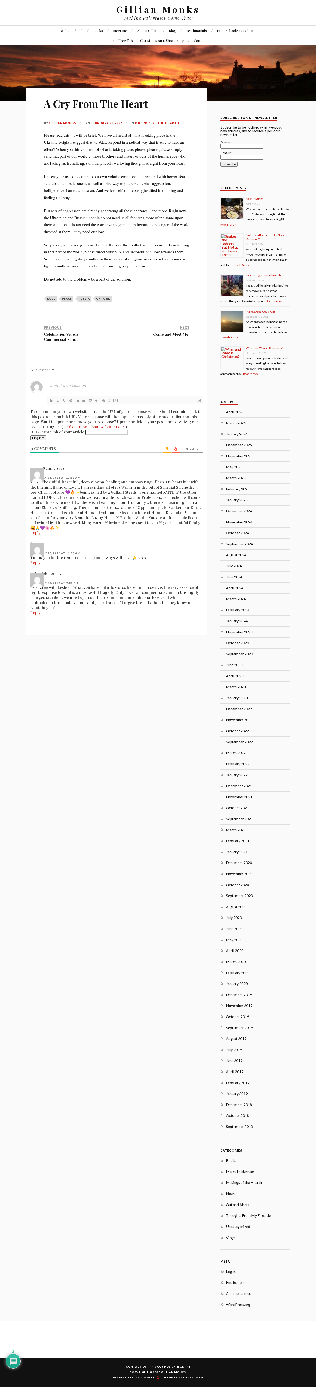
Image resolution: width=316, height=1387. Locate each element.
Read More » (228, 224)
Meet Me (120, 30)
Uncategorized (238, 1226)
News (230, 1193)
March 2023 (236, 687)
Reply (35, 532)
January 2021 (237, 851)
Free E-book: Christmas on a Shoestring (151, 40)
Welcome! (68, 30)
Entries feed (235, 1282)
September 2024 (239, 544)
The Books (94, 30)
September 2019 (239, 1027)
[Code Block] (96, 400)
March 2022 (236, 752)
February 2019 (237, 1082)
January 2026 (237, 434)
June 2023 (234, 664)
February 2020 (237, 972)
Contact (200, 40)
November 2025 (239, 456)
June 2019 (234, 1060)
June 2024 (234, 577)
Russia (84, 298)
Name (225, 142)
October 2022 (237, 730)
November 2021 (239, 797)
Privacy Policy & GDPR (169, 1366)
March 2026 (236, 423)
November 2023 (239, 632)
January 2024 (237, 621)
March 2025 (236, 478)
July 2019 (234, 1049)
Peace (67, 298)
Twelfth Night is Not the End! (263, 275)
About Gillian (148, 30)
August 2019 (236, 1038)
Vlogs (230, 1237)
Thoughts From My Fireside (248, 1215)
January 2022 (237, 775)
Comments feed (238, 1293)
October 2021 (237, 807)
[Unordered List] (84, 400)
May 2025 (234, 467)
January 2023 (237, 697)
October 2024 (237, 533)
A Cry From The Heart (96, 103)
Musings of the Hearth (157, 123)
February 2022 (237, 763)
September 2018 (239, 1126)
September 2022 (239, 742)
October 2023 (237, 643)
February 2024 (237, 609)
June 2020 (234, 928)
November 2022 (239, 719)
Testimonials (196, 30)
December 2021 (239, 785)
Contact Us (136, 1366)
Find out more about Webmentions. (94, 426)
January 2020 (237, 983)
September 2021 (239, 818)
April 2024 (234, 588)
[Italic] (58, 400)
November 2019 (239, 1005)
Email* (226, 153)
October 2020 (237, 884)
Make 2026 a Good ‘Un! (260, 311)
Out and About (238, 1204)
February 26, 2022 (106, 123)
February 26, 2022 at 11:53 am (55, 553)
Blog (172, 30)
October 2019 (237, 1016)
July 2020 (234, 917)
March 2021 (236, 830)
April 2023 (234, 676)
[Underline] (64, 400)
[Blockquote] (90, 400)
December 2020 (239, 862)
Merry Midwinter (240, 1171)
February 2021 (237, 840)
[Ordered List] (77, 400)
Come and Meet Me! (171, 334)
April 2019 (234, 1071)
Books (231, 1160)
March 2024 (236, 599)
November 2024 (239, 522)
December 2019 (239, 994)
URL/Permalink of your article (57, 431)
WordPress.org (238, 1304)
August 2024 (236, 555)
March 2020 (236, 961)
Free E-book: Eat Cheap (236, 30)
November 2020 (239, 873)
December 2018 (239, 1104)
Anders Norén (191, 1377)
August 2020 (236, 906)
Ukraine (103, 298)
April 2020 (234, 950)
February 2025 (237, 489)
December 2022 (239, 709)
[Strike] (71, 400)
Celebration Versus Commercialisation (61, 337)
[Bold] (51, 400)
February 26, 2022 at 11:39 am (55, 477)
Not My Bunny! (255, 198)
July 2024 (234, 566)
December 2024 (239, 511)
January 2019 (237, 1093)
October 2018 (237, 1115)
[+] (115, 400)
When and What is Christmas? (264, 348)
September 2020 (239, 895)
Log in (231, 1271)
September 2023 (239, 654)
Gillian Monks (158, 9)
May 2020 (234, 939)
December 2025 (239, 445)
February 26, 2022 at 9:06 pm (54, 583)
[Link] (103, 400)
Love (51, 298)
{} (109, 400)
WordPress (145, 1377)
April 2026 (234, 412)
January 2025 (237, 500)
